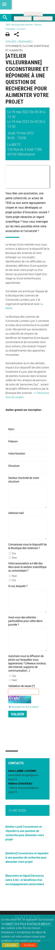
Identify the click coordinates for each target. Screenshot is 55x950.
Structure (13, 466)
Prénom (13, 441)
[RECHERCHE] (6, 17)
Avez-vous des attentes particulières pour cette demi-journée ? (25, 620)
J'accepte (10, 945)
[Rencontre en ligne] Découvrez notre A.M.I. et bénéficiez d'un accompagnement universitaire (25, 880)
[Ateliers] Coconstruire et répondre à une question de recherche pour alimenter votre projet (27, 857)
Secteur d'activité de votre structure (23, 479)
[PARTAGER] (17, 34)
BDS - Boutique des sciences (19, 24)
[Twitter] (23, 18)
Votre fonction (16, 453)
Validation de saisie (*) (21, 686)
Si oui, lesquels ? (18, 586)
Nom (11, 429)
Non (14, 557)
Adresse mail (16, 513)
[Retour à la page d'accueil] (27, 7)
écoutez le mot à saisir (25, 707)
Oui (14, 553)
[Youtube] (43, 18)
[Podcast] (33, 13)
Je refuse (28, 945)
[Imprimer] (9, 34)
